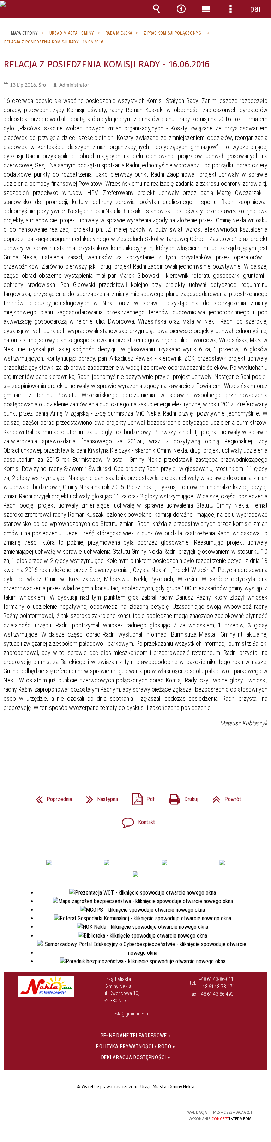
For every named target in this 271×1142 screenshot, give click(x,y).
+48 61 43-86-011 (216, 979)
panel (255, 9)
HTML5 (120, 1113)
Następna (99, 797)
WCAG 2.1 (152, 1112)
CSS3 (130, 1113)
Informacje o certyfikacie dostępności (46, 1113)
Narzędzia (181, 9)
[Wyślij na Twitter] (134, 754)
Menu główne (205, 9)
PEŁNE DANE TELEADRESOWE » (136, 1035)
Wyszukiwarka (156, 9)
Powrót (224, 797)
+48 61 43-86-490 (216, 994)
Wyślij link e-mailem (147, 754)
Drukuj (180, 797)
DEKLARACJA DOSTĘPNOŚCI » (135, 1057)
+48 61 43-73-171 (217, 986)
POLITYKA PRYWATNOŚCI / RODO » (135, 1046)
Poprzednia (51, 797)
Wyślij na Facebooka (122, 754)
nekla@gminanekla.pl (132, 1014)
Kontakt (135, 820)
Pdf (140, 797)
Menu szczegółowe (230, 9)
